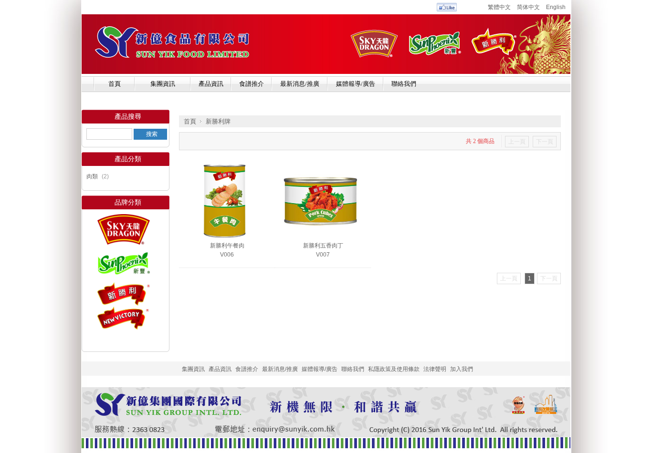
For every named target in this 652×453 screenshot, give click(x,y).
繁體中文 (499, 7)
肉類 (92, 176)
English (556, 7)
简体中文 (528, 7)
